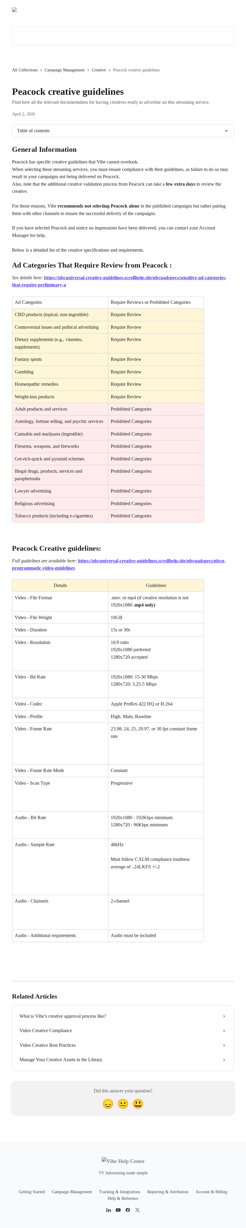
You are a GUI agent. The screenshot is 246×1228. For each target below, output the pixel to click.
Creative (99, 70)
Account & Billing (211, 1192)
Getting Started (32, 1192)
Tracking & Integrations (119, 1192)
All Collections (25, 70)
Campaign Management (65, 70)
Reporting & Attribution (167, 1192)
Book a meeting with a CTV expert (198, 9)
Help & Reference (123, 1198)
